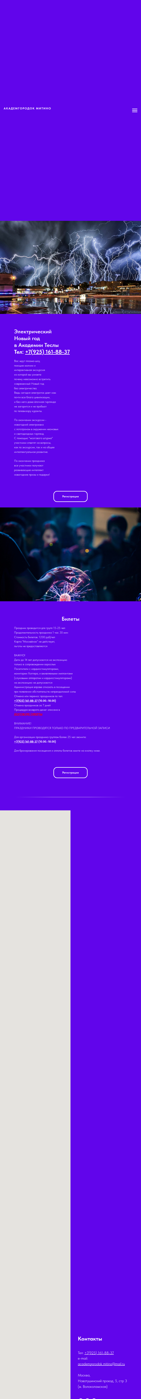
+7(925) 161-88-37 (26, 700)
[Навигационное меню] (134, 110)
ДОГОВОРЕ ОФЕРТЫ (28, 714)
